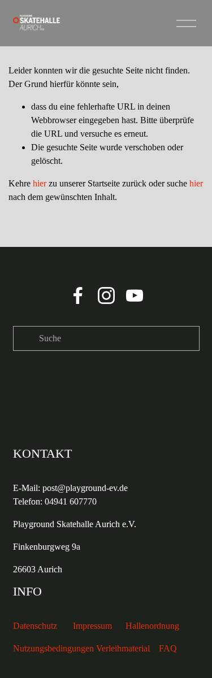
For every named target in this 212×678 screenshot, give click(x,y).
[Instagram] (106, 295)
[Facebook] (78, 295)
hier (39, 183)
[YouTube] (135, 295)
